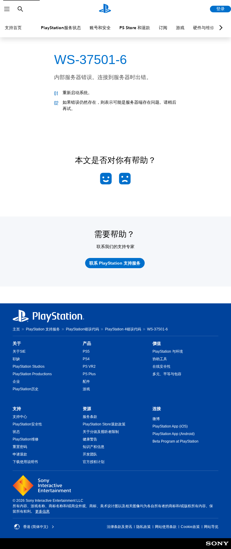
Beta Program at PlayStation (175, 441)
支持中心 (20, 417)
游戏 (180, 27)
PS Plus (89, 374)
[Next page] (220, 27)
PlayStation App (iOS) (170, 426)
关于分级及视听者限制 (101, 432)
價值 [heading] (156, 343)
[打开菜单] (7, 9)
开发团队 (90, 454)
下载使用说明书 (25, 462)
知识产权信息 (93, 447)
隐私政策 (143, 527)
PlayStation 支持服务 (43, 329)
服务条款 (90, 417)
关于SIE (19, 351)
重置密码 (20, 447)
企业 (16, 381)
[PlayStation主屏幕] (104, 9)
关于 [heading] (17, 343)
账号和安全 (100, 27)
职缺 (16, 359)
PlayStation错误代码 (82, 329)
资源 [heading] (87, 408)
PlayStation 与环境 (167, 351)
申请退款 (20, 454)
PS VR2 (89, 366)
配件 (86, 381)
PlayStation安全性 (27, 424)
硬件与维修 (203, 27)
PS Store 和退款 (134, 27)
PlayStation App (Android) (173, 434)
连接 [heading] (156, 408)
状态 (16, 432)
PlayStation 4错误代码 (123, 329)
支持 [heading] (17, 408)
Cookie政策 (190, 527)
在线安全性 (161, 366)
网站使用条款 (166, 527)
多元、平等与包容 (166, 374)
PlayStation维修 (25, 439)
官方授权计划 (93, 462)
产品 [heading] (87, 343)
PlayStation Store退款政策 (104, 424)
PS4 (86, 359)
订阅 (163, 27)
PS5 (86, 351)
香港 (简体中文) (35, 527)
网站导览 (211, 527)
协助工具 (159, 359)
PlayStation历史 (25, 389)
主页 (16, 329)
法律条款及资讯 (119, 527)
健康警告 (90, 439)
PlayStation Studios (29, 366)
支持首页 (13, 27)
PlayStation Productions (32, 374)
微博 (156, 419)
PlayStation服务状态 (61, 27)
